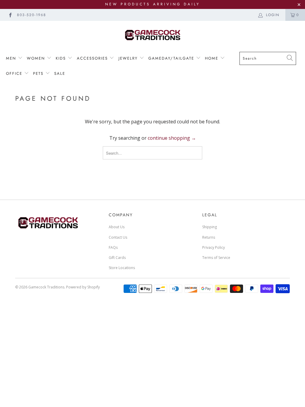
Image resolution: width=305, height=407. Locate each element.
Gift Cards (117, 257)
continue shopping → (172, 138)
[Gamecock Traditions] (152, 34)
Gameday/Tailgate (172, 58)
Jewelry (129, 58)
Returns (208, 237)
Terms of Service (216, 257)
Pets (39, 73)
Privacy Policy (213, 247)
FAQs (113, 247)
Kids (61, 58)
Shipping (209, 226)
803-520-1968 (31, 15)
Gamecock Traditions (46, 287)
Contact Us (118, 237)
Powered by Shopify (83, 287)
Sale (59, 73)
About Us (117, 226)
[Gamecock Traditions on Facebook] (10, 14)
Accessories (92, 58)
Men (12, 58)
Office (15, 73)
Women (37, 58)
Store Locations (122, 267)
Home (212, 58)
